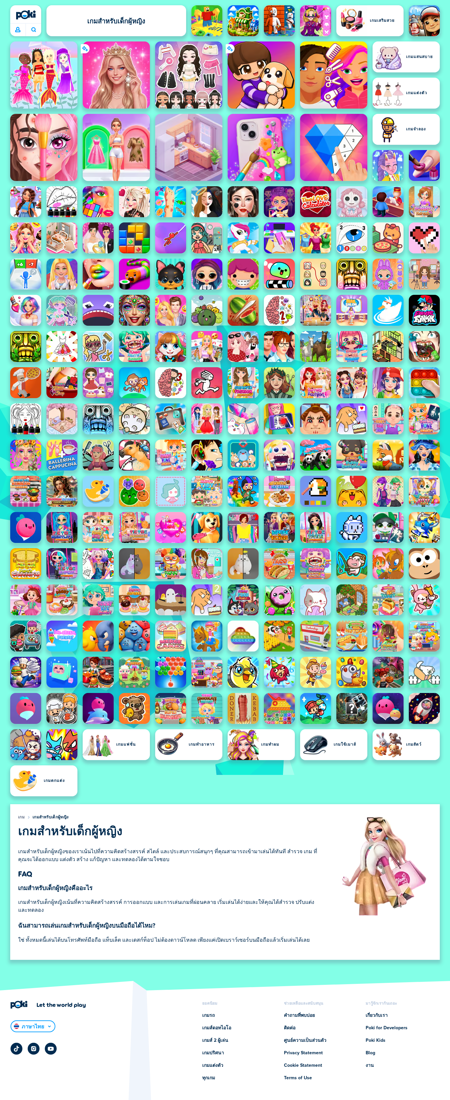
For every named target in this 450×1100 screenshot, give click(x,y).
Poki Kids (375, 1040)
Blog (370, 1053)
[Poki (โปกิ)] (26, 14)
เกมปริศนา (213, 1053)
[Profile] (17, 30)
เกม (21, 817)
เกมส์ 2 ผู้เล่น (215, 1040)
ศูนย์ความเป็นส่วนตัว (305, 1040)
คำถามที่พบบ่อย (299, 1015)
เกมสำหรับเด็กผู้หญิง (51, 817)
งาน (370, 1065)
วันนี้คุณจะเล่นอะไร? (33, 30)
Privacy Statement (303, 1053)
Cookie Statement (303, 1065)
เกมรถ (208, 1015)
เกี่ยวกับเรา (377, 1015)
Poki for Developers (387, 1028)
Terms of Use (298, 1078)
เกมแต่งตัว (212, 1065)
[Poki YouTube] (51, 1049)
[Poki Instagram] (34, 1049)
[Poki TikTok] (16, 1049)
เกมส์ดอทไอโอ (216, 1028)
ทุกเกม (208, 1078)
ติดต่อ (289, 1028)
